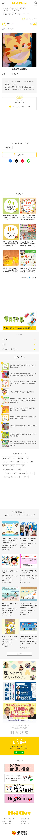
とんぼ (12, 465)
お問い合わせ (25, 819)
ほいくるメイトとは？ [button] (19, 106)
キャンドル (19, 477)
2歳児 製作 (21, 458)
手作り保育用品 (7, 147)
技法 (27, 458)
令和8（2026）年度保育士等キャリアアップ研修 (28, 571)
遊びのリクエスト (7, 821)
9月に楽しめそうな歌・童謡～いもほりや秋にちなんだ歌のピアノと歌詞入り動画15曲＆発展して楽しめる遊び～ (23, 400)
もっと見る (19, 653)
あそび (9, 8)
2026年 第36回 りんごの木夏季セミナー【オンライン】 (28, 637)
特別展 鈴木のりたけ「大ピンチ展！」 (10, 571)
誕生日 (26, 477)
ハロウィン (25, 462)
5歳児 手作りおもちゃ (9, 458)
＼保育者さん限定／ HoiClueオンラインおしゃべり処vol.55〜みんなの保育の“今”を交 (10, 540)
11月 (31, 462)
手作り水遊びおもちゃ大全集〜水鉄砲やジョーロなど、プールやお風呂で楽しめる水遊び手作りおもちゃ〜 (23, 443)
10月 (18, 465)
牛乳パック (31, 473)
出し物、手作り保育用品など (19, 8)
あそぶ (5, 339)
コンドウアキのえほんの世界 (9, 636)
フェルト (5, 462)
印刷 (31, 23)
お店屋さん (22, 473)
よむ (4, 344)
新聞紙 (20, 469)
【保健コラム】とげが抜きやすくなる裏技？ (22, 392)
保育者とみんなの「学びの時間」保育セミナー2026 (28, 539)
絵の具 (12, 462)
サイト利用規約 (7, 823)
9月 (23, 465)
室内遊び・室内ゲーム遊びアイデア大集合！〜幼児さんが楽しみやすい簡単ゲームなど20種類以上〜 (23, 383)
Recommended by (24, 277)
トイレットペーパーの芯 (9, 473)
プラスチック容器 (8, 477)
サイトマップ (25, 823)
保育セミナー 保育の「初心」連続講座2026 (10, 604)
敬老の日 (5, 465)
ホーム (4, 8)
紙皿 (18, 462)
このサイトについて (8, 819)
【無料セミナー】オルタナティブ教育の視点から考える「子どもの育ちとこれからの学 (28, 605)
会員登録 (23, 821)
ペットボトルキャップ (9, 469)
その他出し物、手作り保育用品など (13, 10)
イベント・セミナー (10, 349)
